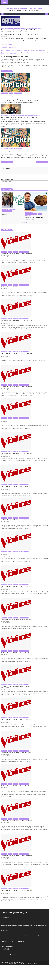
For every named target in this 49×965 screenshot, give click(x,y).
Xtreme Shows (5, 215)
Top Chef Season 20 (18, 148)
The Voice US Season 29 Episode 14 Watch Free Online (16, 653)
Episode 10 (9, 52)
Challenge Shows (4, 28)
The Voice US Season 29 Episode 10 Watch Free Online (16, 786)
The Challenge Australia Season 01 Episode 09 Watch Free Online (42, 162)
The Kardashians (35, 212)
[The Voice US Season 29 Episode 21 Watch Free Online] (24, 407)
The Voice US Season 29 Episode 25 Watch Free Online (16, 287)
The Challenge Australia (21, 28)
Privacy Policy (44, 963)
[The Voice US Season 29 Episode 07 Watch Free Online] (24, 878)
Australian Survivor (6, 212)
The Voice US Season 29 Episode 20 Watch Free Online (16, 453)
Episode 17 (45, 52)
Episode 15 (34, 52)
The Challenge (12, 28)
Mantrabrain (20, 962)
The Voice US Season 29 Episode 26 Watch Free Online (16, 253)
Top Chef (11, 93)
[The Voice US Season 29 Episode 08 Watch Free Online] (24, 843)
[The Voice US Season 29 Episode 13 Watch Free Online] (24, 674)
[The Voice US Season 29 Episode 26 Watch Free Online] (24, 241)
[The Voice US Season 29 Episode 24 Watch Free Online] (24, 308)
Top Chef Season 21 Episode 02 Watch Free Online (15, 95)
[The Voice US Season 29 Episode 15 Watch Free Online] (24, 607)
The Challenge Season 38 (6, 44)
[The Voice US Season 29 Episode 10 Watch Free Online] (24, 773)
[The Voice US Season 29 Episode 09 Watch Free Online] (24, 808)
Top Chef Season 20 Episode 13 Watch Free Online (15, 150)
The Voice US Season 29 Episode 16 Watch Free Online (16, 586)
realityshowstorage (15, 31)
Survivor (16, 214)
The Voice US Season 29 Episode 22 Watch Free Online (16, 386)
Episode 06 (30, 50)
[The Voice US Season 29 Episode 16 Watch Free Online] (24, 574)
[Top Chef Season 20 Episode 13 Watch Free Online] (24, 137)
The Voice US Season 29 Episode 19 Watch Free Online (16, 486)
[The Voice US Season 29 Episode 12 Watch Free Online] (24, 707)
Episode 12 (19, 52)
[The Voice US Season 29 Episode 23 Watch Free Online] (24, 341)
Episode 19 (8, 53)
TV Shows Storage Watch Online (24, 8)
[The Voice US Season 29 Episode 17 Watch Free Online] (24, 540)
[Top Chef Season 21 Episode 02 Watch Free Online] (24, 82)
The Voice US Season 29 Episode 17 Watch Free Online (16, 553)
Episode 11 (14, 52)
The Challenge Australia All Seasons (9, 46)
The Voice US (15, 251)
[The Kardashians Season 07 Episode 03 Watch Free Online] (35, 201)
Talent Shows (4, 251)
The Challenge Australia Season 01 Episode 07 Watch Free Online (8, 162)
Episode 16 (39, 52)
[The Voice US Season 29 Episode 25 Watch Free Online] (24, 274)
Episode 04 (19, 50)
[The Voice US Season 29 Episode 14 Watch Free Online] (24, 640)
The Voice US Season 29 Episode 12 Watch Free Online (16, 719)
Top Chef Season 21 (18, 93)
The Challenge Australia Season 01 (34, 28)
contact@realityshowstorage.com (12, 954)
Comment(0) (24, 31)
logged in (10, 171)
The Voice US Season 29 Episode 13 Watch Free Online (16, 686)
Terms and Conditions (28, 963)
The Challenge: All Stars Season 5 (33, 115)
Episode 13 (24, 52)
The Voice (10, 251)
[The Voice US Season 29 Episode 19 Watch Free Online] (24, 474)
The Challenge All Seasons (7, 43)
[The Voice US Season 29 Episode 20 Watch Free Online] (24, 441)
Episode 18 (3, 53)
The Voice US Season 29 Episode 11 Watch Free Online (16, 752)
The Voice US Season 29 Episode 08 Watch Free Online (16, 855)
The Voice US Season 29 (24, 251)
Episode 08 (41, 50)
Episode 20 (13, 53)
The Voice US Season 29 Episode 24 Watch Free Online (16, 320)
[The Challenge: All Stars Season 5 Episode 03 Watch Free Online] (24, 109)
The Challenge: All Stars (21, 115)
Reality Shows (28, 212)
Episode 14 (29, 52)
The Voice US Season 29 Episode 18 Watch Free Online (16, 520)
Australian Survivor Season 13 (8, 214)
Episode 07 (36, 50)
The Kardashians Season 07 (30, 214)
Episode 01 (3, 50)
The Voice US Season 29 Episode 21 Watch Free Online (16, 420)
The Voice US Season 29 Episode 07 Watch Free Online (16, 890)
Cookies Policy (37, 963)
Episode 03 (14, 50)
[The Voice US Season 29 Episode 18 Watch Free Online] (24, 507)
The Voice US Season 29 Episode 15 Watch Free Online (16, 619)
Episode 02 (8, 50)
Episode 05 (25, 50)
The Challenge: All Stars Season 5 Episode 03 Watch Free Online (19, 117)
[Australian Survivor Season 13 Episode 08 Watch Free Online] (12, 201)
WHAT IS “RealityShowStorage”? (15, 963)
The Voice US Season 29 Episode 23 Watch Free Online (22, 1)
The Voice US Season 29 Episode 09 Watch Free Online (16, 821)
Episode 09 (3, 52)
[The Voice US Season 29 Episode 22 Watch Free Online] (24, 374)
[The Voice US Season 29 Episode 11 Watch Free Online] (24, 740)
